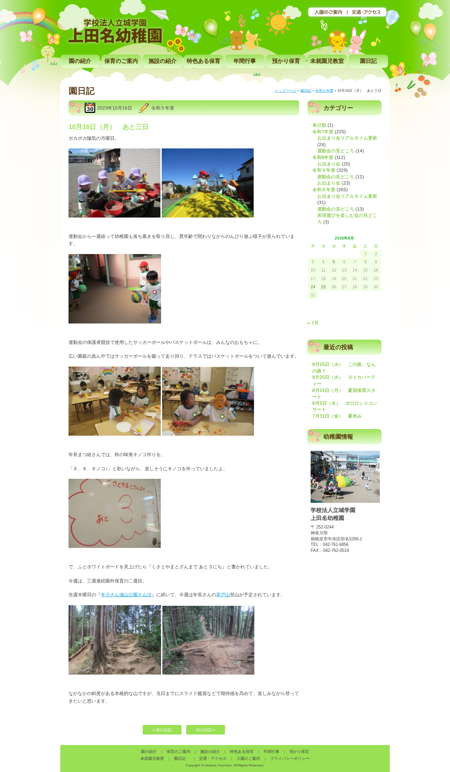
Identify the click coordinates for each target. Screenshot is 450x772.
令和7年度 (322, 131)
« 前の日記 (162, 730)
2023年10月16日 (114, 108)
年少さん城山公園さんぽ (126, 594)
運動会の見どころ (335, 150)
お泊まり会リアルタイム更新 (347, 138)
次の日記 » (205, 730)
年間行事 (245, 61)
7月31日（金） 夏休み (337, 416)
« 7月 (313, 322)
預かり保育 (286, 61)
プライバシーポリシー (290, 758)
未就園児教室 (327, 61)
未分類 (319, 125)
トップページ (285, 90)
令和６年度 (323, 189)
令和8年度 (322, 157)
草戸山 (223, 594)
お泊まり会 (328, 164)
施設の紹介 (163, 61)
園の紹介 (80, 61)
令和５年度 (324, 90)
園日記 (368, 61)
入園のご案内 (248, 758)
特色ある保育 (203, 61)
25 (323, 287)
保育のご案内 (121, 61)
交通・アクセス (213, 758)
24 (313, 287)
